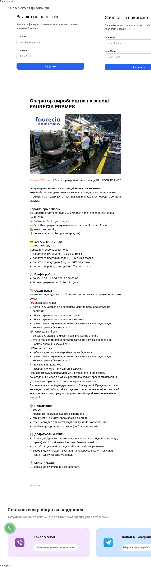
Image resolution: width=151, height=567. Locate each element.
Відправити (50, 66)
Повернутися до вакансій (29, 8)
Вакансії (47, 180)
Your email (22, 36)
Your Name (22, 50)
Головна (35, 180)
